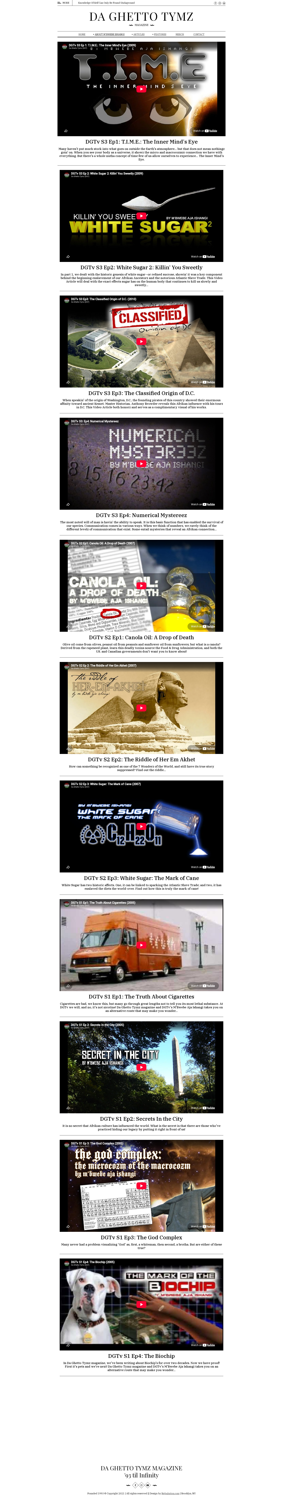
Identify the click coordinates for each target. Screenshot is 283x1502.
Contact (198, 34)
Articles (139, 34)
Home (82, 34)
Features (160, 34)
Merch (180, 34)
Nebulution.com (170, 1493)
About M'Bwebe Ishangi (110, 34)
